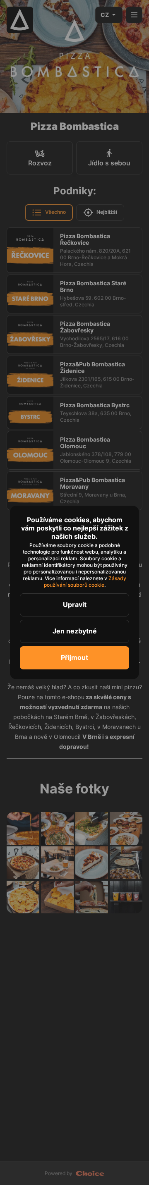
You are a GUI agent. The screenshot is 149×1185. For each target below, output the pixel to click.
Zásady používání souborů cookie (86, 581)
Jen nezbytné (75, 631)
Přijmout (74, 657)
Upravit (75, 604)
